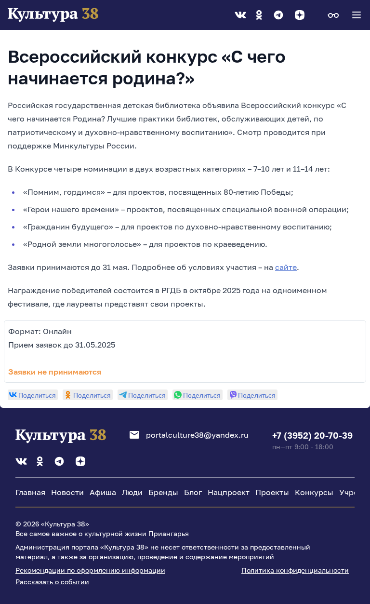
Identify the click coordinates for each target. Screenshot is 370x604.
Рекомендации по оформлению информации (90, 570)
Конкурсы (314, 492)
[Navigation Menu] (356, 15)
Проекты (272, 492)
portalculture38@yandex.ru (197, 435)
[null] (33, 394)
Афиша (103, 492)
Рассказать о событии (52, 581)
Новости (67, 492)
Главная (30, 492)
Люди (132, 492)
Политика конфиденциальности (295, 570)
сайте (286, 267)
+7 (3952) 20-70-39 (312, 435)
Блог (193, 492)
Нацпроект (229, 492)
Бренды (163, 492)
